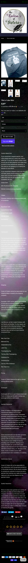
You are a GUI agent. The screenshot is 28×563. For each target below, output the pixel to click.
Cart (25, 2)
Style (2, 121)
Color (2, 127)
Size (2, 114)
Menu (4, 2)
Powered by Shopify (20, 554)
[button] (14, 106)
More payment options (8, 145)
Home (2, 38)
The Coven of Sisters (10, 554)
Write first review (15, 533)
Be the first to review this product (14, 530)
